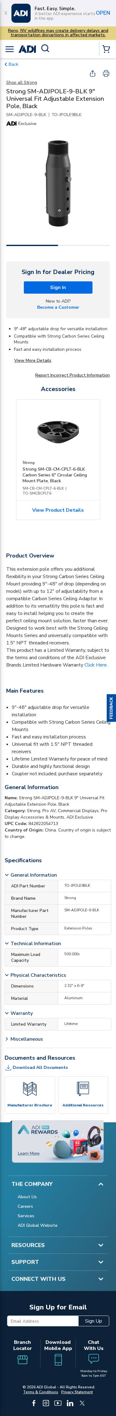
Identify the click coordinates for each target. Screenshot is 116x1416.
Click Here (95, 665)
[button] (111, 708)
